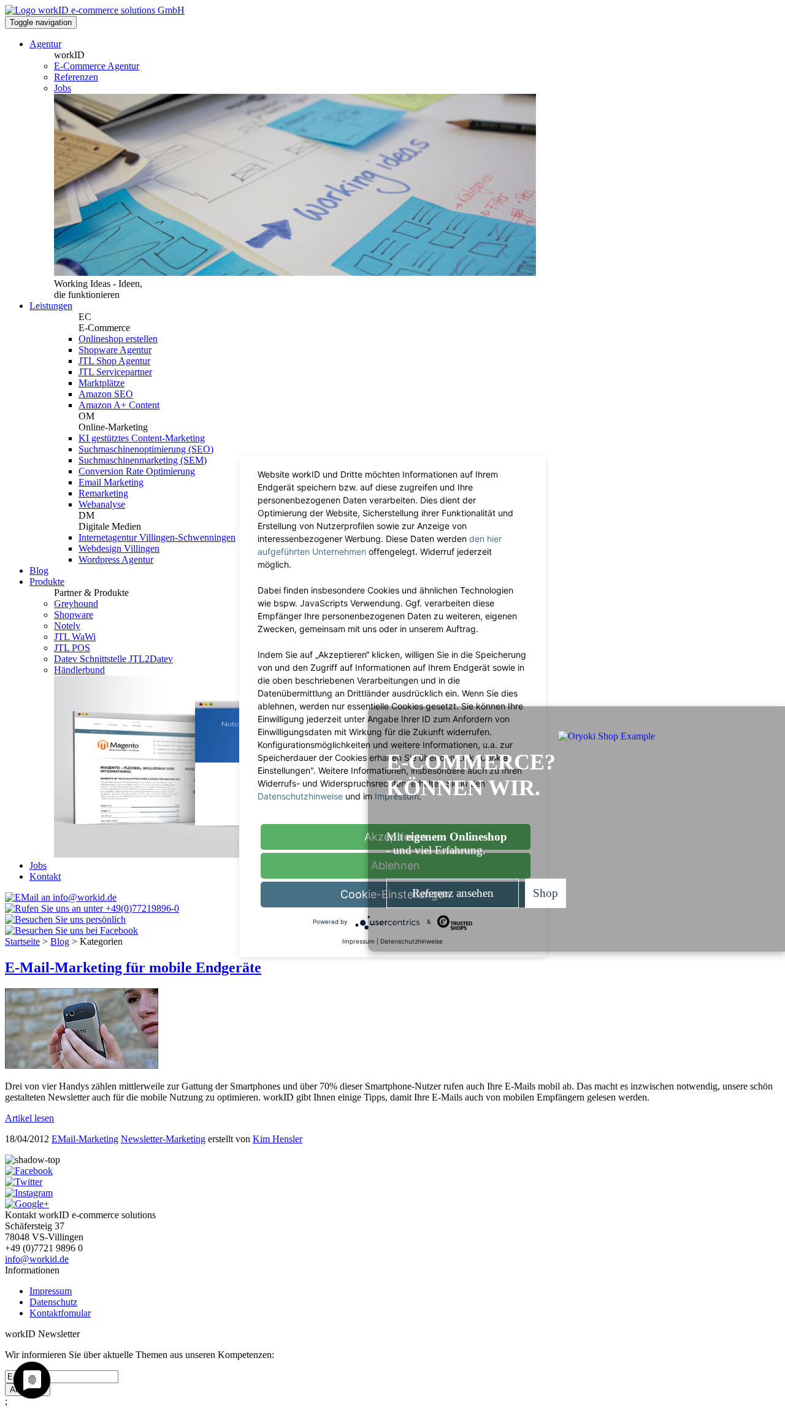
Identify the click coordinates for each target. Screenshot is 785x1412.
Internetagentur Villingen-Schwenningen (157, 537)
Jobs (62, 88)
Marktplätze (101, 383)
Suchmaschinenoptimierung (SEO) (145, 449)
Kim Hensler (277, 1139)
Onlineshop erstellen (118, 339)
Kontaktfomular (60, 1313)
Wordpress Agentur (115, 559)
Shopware (73, 614)
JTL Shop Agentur (114, 361)
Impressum (50, 1291)
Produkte (46, 581)
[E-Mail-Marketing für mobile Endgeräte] (81, 1065)
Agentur (45, 44)
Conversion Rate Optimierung (136, 471)
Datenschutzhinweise (300, 796)
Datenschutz (53, 1302)
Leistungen (50, 305)
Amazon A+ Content (118, 405)
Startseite (22, 941)
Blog (38, 570)
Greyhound (76, 603)
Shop (545, 893)
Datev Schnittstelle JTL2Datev (113, 659)
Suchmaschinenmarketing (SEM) (142, 460)
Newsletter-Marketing (163, 1139)
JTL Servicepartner (115, 372)
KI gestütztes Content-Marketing (141, 438)
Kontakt (45, 876)
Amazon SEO (105, 394)
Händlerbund (79, 670)
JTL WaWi (75, 637)
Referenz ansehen (453, 893)
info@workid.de (37, 1259)
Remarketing (103, 493)
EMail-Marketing (85, 1139)
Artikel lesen (29, 1118)
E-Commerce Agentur (96, 66)
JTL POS (72, 648)
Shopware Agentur (114, 350)
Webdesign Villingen (118, 548)
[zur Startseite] (95, 10)
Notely (67, 625)
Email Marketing (111, 482)
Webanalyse (101, 504)
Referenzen (76, 77)
